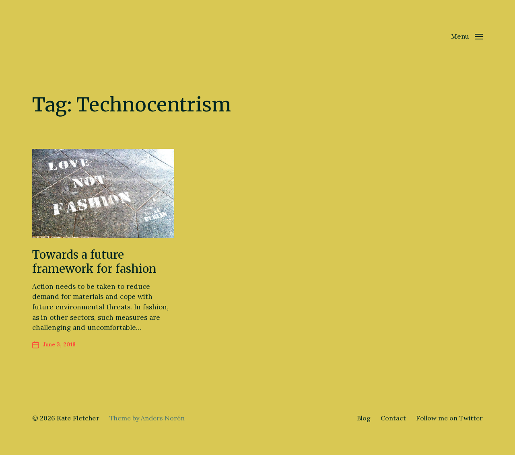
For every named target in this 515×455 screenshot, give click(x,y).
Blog (364, 418)
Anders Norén (163, 418)
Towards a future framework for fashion (94, 261)
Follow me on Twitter (449, 418)
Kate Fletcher (78, 418)
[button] (467, 36)
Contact (393, 418)
